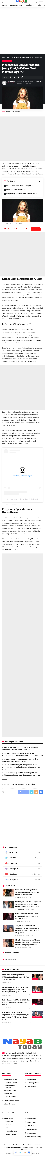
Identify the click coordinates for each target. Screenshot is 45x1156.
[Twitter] (22, 858)
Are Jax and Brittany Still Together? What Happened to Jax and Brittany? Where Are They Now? (21, 767)
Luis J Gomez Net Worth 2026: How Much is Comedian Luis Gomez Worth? (27, 916)
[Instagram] (22, 868)
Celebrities (7, 60)
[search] (35, 1)
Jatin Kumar (11, 81)
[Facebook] (22, 852)
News (19, 897)
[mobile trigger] (4, 1)
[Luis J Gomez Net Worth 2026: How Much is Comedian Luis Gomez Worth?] (8, 916)
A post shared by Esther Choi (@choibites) (22, 499)
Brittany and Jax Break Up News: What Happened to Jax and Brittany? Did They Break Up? (28, 904)
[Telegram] (22, 879)
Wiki (18, 921)
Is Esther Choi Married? (15, 190)
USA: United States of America (22, 784)
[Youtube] (22, 874)
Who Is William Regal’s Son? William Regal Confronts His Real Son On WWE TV (27, 892)
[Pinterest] (22, 863)
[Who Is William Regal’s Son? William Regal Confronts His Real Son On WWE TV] (8, 892)
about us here (12, 1063)
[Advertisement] (22, 31)
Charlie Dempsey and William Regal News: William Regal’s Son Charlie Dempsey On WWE (28, 942)
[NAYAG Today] (21, 1)
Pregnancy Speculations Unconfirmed (21, 194)
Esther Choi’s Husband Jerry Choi (19, 186)
